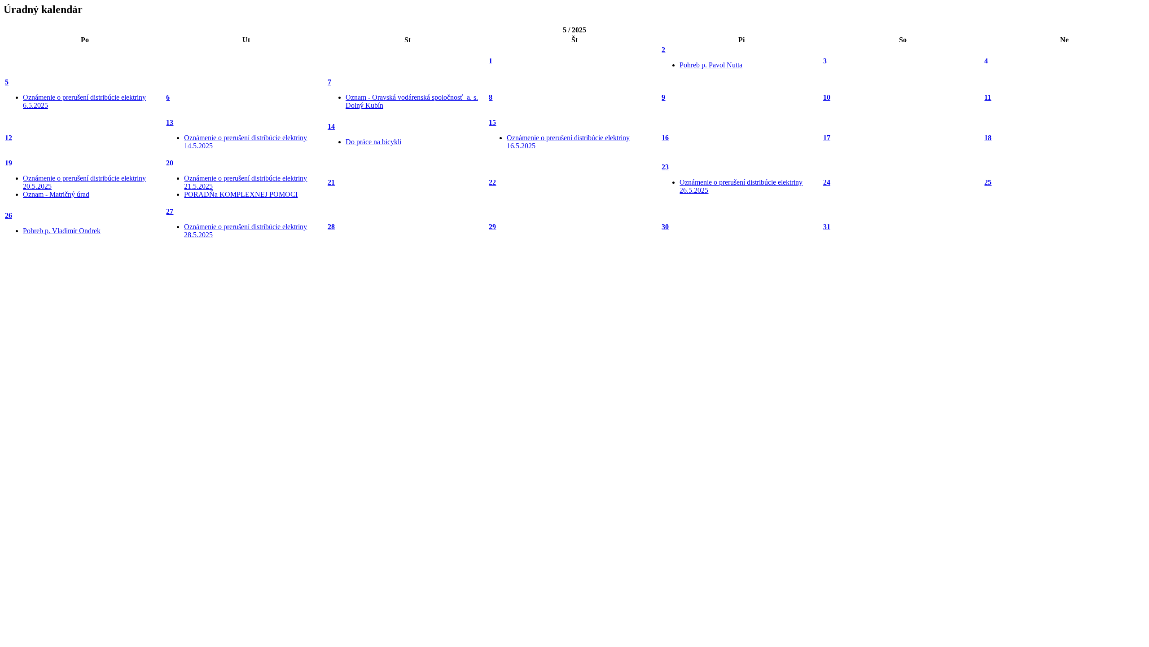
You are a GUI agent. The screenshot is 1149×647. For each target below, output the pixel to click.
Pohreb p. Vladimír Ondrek (62, 231)
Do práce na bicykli (373, 142)
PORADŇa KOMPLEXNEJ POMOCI (241, 194)
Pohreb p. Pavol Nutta (711, 65)
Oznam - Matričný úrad (56, 194)
